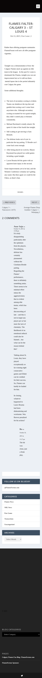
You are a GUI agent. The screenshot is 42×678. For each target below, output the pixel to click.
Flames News (9, 502)
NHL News (8, 507)
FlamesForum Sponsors (10, 663)
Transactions (8, 519)
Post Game (25, 36)
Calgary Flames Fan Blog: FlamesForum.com (18, 657)
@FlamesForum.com (11, 488)
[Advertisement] (21, 584)
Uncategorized (9, 524)
